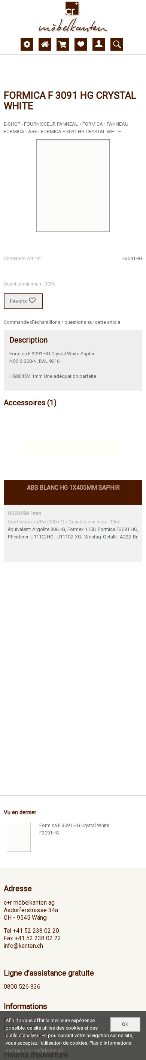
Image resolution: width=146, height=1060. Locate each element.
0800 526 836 (22, 986)
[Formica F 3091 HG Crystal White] (19, 837)
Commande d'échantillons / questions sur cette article (62, 322)
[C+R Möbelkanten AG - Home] (73, 17)
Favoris (18, 301)
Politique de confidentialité (34, 1050)
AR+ (32, 131)
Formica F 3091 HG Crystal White (81, 131)
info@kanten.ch (23, 946)
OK (125, 1024)
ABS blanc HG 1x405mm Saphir (73, 487)
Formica (92, 124)
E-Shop (12, 124)
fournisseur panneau (51, 124)
